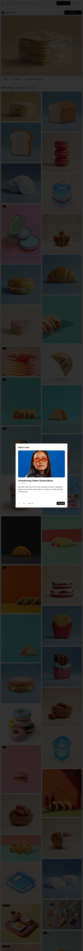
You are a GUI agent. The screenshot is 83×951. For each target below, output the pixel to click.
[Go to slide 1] (38, 475)
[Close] (65, 445)
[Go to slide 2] (39, 475)
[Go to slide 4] (43, 475)
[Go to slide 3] (41, 475)
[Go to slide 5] (44, 475)
